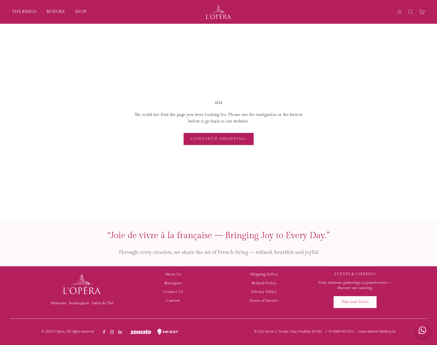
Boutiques (173, 283)
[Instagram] (112, 332)
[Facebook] (104, 332)
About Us (173, 274)
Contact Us (173, 292)
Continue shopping (218, 139)
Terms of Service (264, 300)
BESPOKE (56, 11)
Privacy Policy (264, 292)
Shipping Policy (264, 274)
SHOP (80, 11)
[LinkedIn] (120, 332)
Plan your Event (355, 302)
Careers (173, 300)
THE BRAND (24, 11)
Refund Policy (264, 283)
